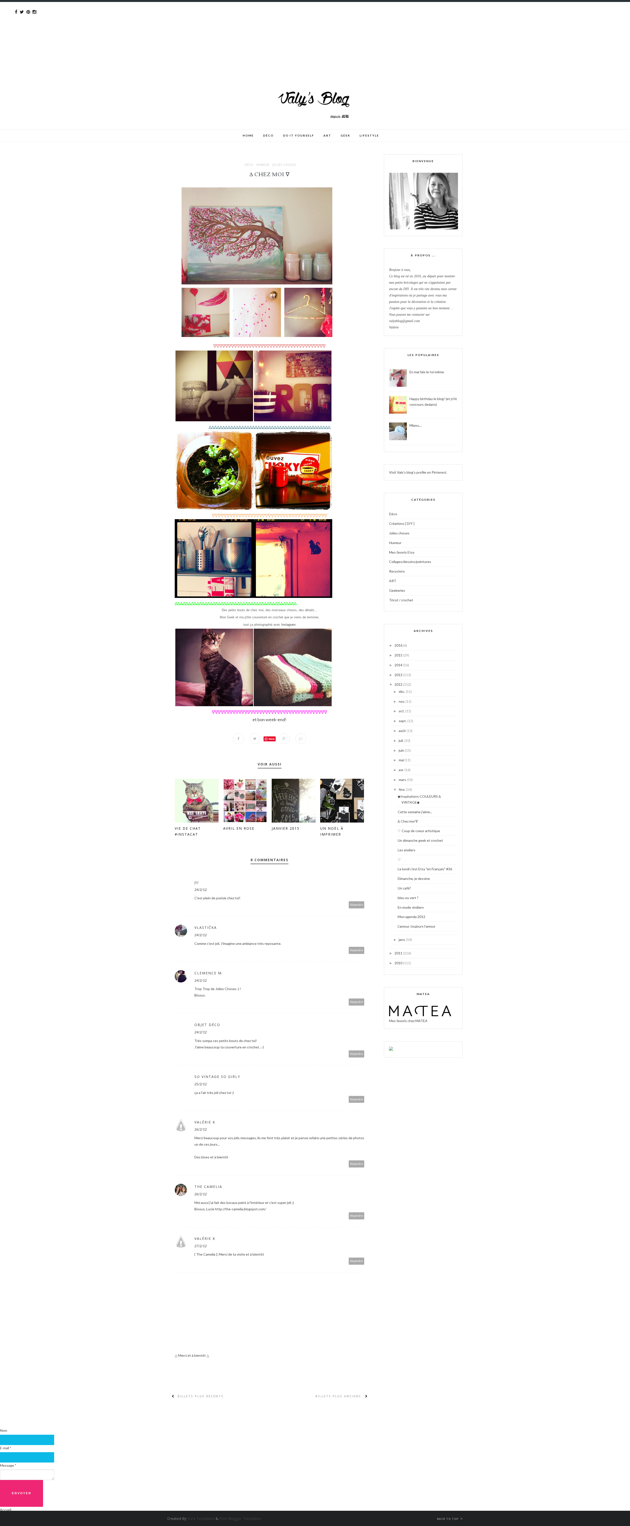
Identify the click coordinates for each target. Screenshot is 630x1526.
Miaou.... (416, 425)
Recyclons (397, 571)
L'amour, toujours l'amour (416, 926)
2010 (398, 963)
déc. (402, 691)
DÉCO (268, 135)
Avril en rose (238, 828)
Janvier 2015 (285, 828)
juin (402, 750)
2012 (398, 684)
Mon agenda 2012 (411, 917)
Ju (196, 882)
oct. (402, 711)
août (403, 731)
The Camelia (208, 1186)
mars (403, 780)
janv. (402, 939)
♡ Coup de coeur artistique (419, 831)
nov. (402, 701)
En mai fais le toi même (427, 372)
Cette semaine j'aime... (415, 812)
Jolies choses (284, 165)
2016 (398, 645)
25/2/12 (200, 1084)
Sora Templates (201, 1518)
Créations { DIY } (401, 523)
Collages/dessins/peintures (410, 562)
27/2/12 (200, 1246)
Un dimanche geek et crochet (420, 840)
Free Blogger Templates (240, 1518)
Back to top (448, 1519)
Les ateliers (406, 850)
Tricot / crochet (401, 600)
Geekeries (397, 590)
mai (402, 760)
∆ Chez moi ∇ (408, 821)
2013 (398, 675)
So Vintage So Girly (217, 1076)
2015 (398, 655)
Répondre (356, 904)
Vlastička (205, 927)
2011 (398, 953)
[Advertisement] (147, 36)
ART (392, 581)
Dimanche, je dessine (414, 878)
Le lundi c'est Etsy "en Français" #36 (425, 869)
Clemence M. (208, 973)
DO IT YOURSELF (298, 135)
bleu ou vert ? (408, 898)
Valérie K (204, 1122)
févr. (402, 789)
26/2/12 (200, 1129)
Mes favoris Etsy (401, 552)
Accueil (5, 1510)
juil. (401, 740)
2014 (398, 665)
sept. (403, 721)
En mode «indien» (411, 907)
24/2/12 (200, 890)
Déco (249, 165)
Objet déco (207, 1024)
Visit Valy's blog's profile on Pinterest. (418, 472)
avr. (402, 770)
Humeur (262, 165)
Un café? (404, 888)
